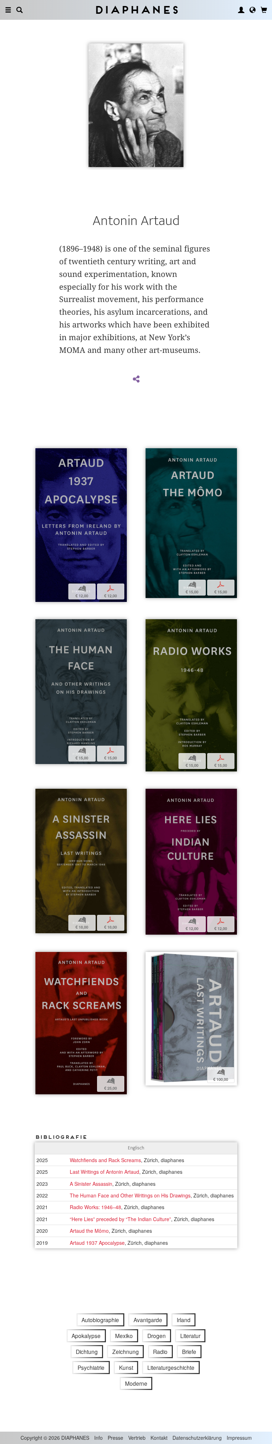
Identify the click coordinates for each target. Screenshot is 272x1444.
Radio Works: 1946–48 (95, 1207)
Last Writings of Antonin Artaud (104, 1171)
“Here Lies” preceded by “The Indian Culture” (120, 1219)
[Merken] (40, 454)
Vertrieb (137, 1437)
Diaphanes (136, 10)
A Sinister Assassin (91, 1183)
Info (98, 1437)
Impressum (239, 1437)
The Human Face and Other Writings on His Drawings (130, 1195)
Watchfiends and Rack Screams (105, 1160)
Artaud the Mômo (89, 1230)
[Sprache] (252, 10)
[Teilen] (136, 379)
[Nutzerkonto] (241, 10)
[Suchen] (19, 10)
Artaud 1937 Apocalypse (97, 1242)
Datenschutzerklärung (197, 1437)
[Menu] (8, 10)
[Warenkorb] (264, 10)
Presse (115, 1437)
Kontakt (159, 1437)
